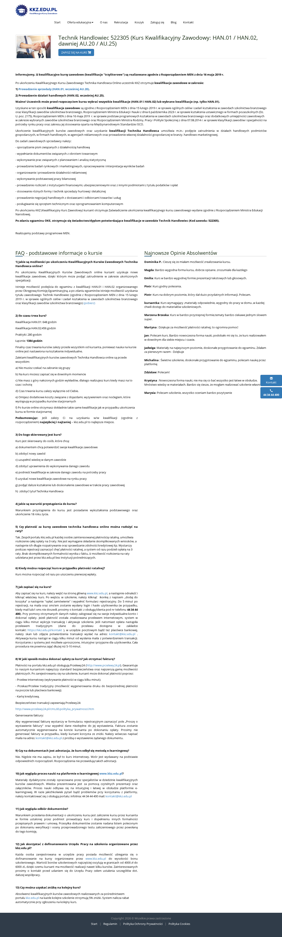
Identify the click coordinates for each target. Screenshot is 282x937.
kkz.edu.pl (32, 898)
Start (57, 22)
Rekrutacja (121, 22)
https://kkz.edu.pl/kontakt (45, 630)
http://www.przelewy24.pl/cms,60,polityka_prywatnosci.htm (54, 709)
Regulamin (110, 924)
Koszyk (139, 22)
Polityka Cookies (179, 924)
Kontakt (188, 22)
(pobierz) (89, 303)
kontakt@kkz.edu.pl (122, 634)
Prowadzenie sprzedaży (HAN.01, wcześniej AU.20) (54, 89)
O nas (104, 22)
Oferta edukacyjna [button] (79, 22)
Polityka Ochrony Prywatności (143, 924)
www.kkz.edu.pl (97, 593)
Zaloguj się (157, 22)
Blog (173, 22)
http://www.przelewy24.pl (103, 665)
